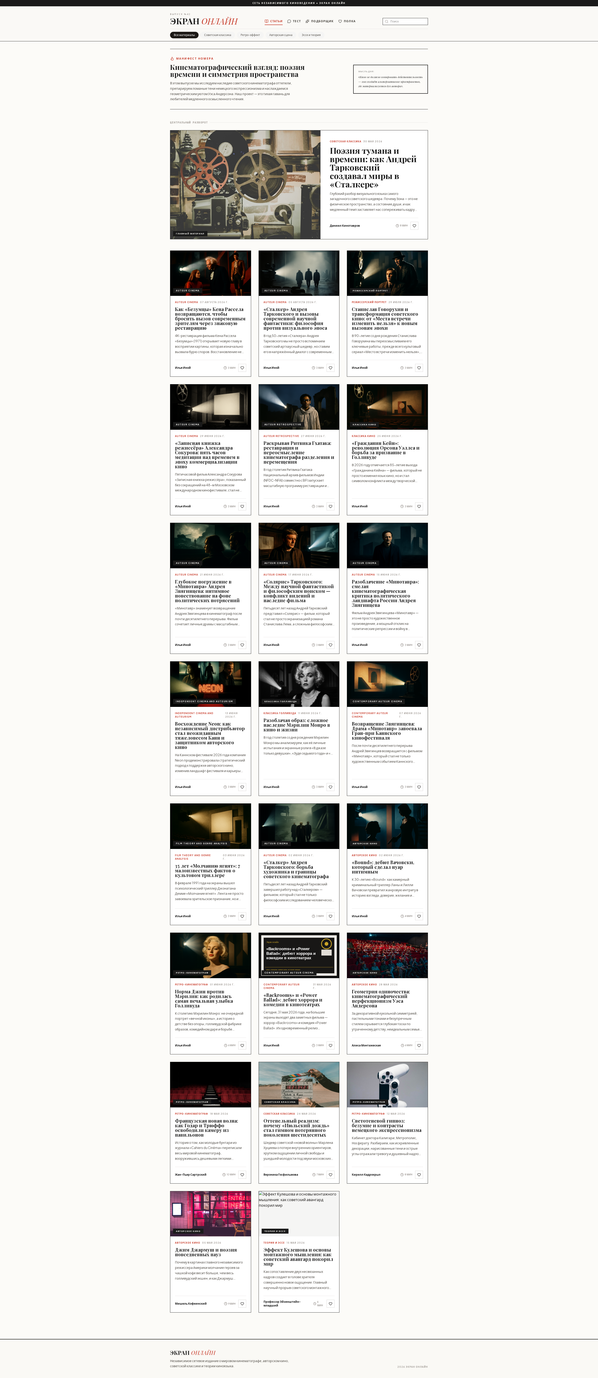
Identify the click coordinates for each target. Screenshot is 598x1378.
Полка (350, 21)
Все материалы (184, 35)
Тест (297, 21)
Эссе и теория (311, 35)
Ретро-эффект (250, 35)
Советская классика (217, 35)
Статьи (276, 21)
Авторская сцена (280, 35)
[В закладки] (414, 226)
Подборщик (322, 21)
